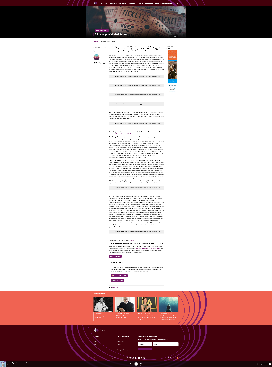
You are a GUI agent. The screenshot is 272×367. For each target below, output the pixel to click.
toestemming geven (139, 76)
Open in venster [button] (265, 364)
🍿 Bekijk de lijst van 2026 (119, 275)
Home (101, 3)
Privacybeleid (112, 358)
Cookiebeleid (172, 358)
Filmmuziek (115, 287)
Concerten (132, 3)
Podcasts (140, 3)
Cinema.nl (132, 240)
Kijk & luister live (98, 347)
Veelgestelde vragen (123, 350)
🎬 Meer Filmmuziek (117, 280)
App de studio (148, 3)
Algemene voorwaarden (101, 358)
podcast (121, 134)
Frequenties (97, 341)
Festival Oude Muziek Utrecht (163, 3)
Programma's (113, 3)
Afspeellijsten (123, 3)
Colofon (119, 344)
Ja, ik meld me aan (115, 256)
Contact (119, 347)
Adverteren (120, 341)
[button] (131, 364)
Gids (106, 3)
